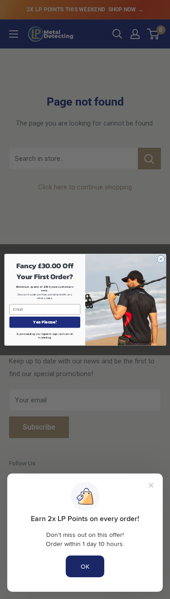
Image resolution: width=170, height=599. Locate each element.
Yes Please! (44, 322)
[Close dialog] (160, 258)
